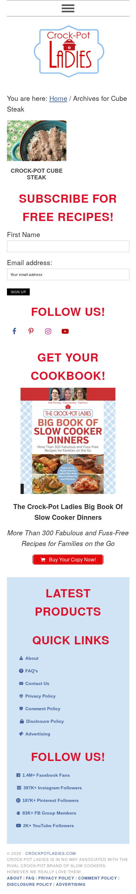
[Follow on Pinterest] (31, 331)
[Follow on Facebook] (14, 331)
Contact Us (37, 683)
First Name (23, 234)
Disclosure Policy (45, 721)
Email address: (29, 262)
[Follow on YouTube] (65, 331)
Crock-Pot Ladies (68, 48)
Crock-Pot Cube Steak (37, 174)
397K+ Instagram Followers (52, 787)
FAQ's (31, 670)
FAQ (31, 878)
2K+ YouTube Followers (48, 825)
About (32, 658)
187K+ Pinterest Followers (50, 800)
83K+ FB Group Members (49, 813)
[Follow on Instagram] (48, 331)
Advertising (37, 733)
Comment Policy (42, 708)
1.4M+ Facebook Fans (46, 775)
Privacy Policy (40, 696)
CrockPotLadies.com (50, 853)
